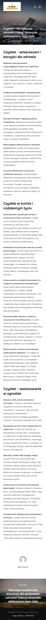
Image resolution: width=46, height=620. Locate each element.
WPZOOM (29, 616)
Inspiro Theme (18, 616)
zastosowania (16, 41)
